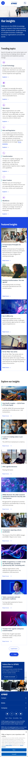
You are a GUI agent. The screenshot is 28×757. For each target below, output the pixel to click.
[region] (14, 743)
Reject (14, 749)
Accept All (14, 754)
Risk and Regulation (8, 130)
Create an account (9, 677)
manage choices (8, 745)
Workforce (5, 201)
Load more (14, 648)
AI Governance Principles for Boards (11, 245)
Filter (14, 654)
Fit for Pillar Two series (9, 352)
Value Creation (7, 180)
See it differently (7, 316)
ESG (3, 86)
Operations (6, 108)
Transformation (7, 156)
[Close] (26, 732)
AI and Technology (8, 65)
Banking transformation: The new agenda (13, 281)
